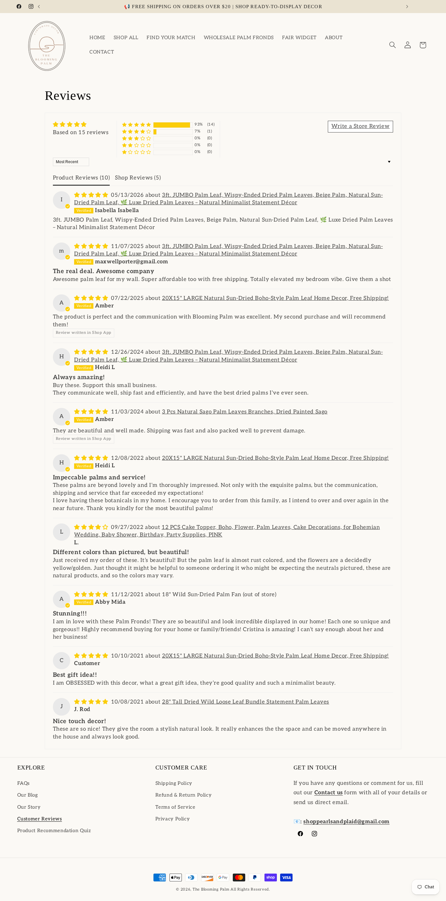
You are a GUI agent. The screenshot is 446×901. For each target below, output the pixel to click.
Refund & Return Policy (183, 795)
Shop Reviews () (138, 178)
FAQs (23, 783)
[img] (81, 125)
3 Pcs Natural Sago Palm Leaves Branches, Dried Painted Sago (244, 412)
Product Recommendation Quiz (54, 830)
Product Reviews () (81, 178)
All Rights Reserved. (250, 889)
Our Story (29, 807)
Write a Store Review (360, 126)
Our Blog (27, 795)
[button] (392, 45)
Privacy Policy (172, 818)
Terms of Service (175, 807)
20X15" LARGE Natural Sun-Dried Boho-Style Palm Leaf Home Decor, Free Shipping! (275, 298)
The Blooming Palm (211, 889)
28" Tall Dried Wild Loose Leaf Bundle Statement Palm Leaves (245, 702)
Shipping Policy (173, 783)
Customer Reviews (39, 818)
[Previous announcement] (39, 6)
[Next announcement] (407, 6)
